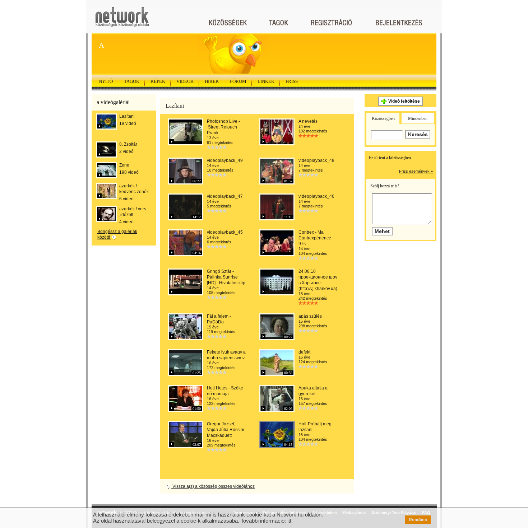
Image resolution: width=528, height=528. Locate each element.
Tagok (131, 81)
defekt (304, 352)
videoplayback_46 (316, 196)
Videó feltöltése (404, 101)
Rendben (418, 519)
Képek (157, 81)
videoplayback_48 (316, 160)
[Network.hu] (122, 20)
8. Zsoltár (128, 144)
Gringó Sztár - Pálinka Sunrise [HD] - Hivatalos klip (226, 277)
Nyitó (106, 81)
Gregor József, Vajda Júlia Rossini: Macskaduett (226, 429)
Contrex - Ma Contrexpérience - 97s (316, 238)
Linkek (266, 81)
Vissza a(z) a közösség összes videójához (213, 486)
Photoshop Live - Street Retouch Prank (223, 127)
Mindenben (417, 118)
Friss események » (416, 171)
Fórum (238, 81)
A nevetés (308, 121)
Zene (124, 165)
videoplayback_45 (225, 232)
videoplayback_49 (225, 160)
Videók (185, 81)
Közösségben (383, 118)
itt (289, 521)
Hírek (212, 81)
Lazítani (127, 116)
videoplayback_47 (225, 196)
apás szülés (310, 316)
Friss (292, 81)
